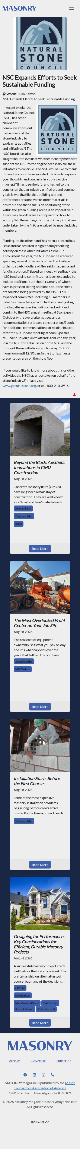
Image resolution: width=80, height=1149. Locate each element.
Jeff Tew (20, 987)
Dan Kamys (27, 94)
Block (18, 523)
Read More (40, 548)
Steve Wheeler (23, 661)
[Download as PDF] (74, 395)
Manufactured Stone (27, 1003)
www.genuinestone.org (19, 385)
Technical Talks (23, 516)
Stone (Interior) (46, 1009)
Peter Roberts (23, 508)
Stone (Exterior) (24, 1009)
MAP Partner (22, 669)
